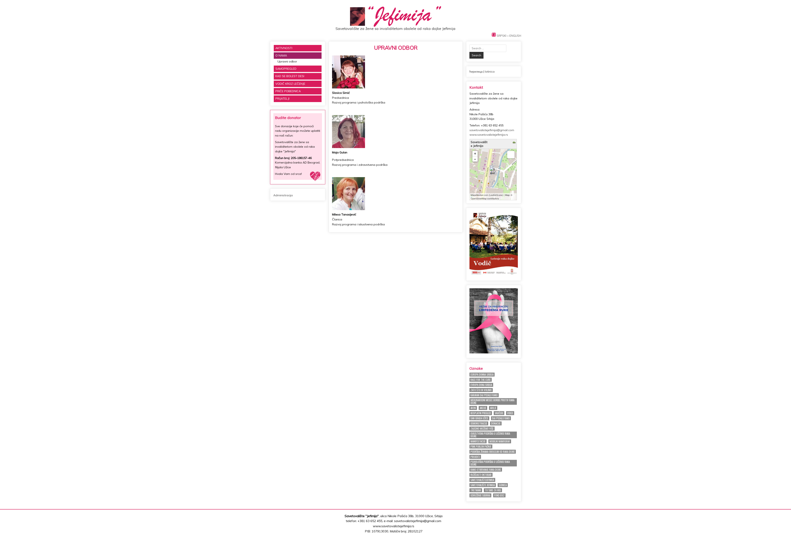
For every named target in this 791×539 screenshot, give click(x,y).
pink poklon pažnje (480, 446)
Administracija (283, 195)
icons (499, 195)
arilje (493, 408)
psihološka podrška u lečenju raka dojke (490, 463)
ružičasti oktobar (480, 475)
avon (473, 408)
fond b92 (499, 495)
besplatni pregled (480, 413)
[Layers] (511, 154)
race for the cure (480, 380)
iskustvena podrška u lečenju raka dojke (490, 435)
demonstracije (478, 423)
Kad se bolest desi (289, 76)
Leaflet (493, 195)
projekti (475, 457)
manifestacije (478, 441)
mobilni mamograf (499, 441)
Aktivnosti (283, 48)
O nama (281, 55)
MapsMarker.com (479, 195)
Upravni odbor (396, 47)
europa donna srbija (482, 375)
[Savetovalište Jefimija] (493, 171)
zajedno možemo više (482, 429)
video (510, 413)
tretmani (475, 490)
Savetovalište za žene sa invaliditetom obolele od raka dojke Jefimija (395, 28)
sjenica (503, 485)
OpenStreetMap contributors (485, 198)
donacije (496, 423)
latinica (490, 71)
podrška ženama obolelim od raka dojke (492, 452)
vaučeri (499, 413)
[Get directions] (515, 143)
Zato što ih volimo (481, 390)
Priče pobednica (288, 91)
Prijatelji (282, 98)
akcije (483, 408)
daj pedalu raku (501, 418)
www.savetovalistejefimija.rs (488, 135)
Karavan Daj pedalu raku (484, 395)
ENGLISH (515, 36)
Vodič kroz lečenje (290, 84)
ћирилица (476, 71)
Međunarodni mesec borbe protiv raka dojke (492, 401)
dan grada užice (479, 418)
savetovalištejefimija (482, 480)
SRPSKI (501, 36)
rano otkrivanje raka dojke (485, 470)
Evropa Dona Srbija (481, 385)
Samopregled (285, 69)
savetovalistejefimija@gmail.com (491, 130)
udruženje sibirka (480, 495)
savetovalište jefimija (482, 485)
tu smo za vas (493, 490)
